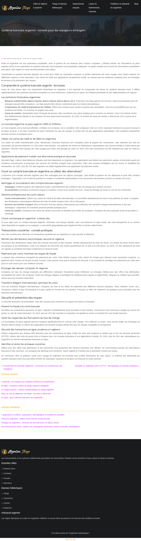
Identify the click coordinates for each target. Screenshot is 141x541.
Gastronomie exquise (78, 6)
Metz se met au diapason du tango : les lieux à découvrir (26, 394)
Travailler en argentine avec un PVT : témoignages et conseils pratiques (106, 366)
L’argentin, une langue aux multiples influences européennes (28, 382)
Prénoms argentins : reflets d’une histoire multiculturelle (25, 419)
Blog (136, 4)
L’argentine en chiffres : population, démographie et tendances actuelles (32, 415)
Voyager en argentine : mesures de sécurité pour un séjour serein (30, 423)
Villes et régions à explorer (40, 6)
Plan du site (70, 539)
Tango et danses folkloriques (59, 6)
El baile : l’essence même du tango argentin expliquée (25, 386)
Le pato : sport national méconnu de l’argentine (22, 397)
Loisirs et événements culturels (94, 8)
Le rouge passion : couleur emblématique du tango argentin (27, 390)
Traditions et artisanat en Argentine (119, 6)
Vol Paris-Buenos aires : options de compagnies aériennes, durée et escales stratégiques (40, 427)
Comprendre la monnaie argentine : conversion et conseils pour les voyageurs (32, 367)
